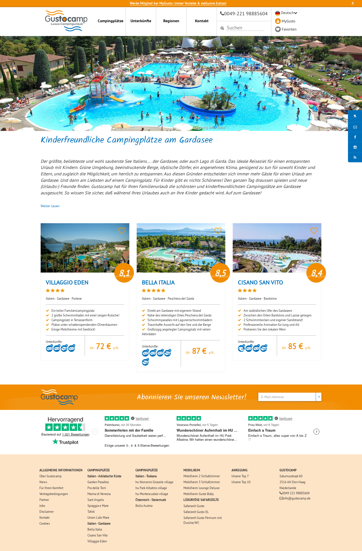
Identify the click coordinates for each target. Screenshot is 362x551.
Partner (44, 500)
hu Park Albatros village (151, 488)
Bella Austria (143, 506)
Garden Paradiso (98, 482)
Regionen (171, 20)
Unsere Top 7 (240, 476)
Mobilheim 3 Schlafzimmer (201, 482)
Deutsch (287, 12)
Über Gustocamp (50, 476)
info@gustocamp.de (297, 498)
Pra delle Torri (96, 488)
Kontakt (202, 20)
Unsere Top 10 (240, 482)
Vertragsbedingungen (53, 494)
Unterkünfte (141, 20)
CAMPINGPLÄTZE (98, 470)
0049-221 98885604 (246, 13)
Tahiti (91, 512)
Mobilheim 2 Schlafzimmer (201, 476)
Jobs (42, 506)
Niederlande (288, 488)
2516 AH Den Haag (292, 482)
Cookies (44, 523)
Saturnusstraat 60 (291, 476)
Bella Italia (94, 529)
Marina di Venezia (99, 494)
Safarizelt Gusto (193, 506)
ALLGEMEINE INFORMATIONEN (60, 470)
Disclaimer (46, 512)
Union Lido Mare (98, 517)
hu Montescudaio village (151, 494)
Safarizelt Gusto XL (196, 512)
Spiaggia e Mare (98, 506)
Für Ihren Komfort (51, 488)
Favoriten (289, 29)
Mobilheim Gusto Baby (198, 494)
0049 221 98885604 (296, 493)
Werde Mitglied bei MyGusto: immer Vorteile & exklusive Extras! (178, 3)
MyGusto (288, 21)
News (43, 482)
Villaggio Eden (97, 541)
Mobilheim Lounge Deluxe (201, 488)
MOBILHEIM (191, 470)
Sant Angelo (95, 500)
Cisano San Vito (97, 535)
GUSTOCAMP (288, 470)
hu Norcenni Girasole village (154, 482)
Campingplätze (110, 20)
